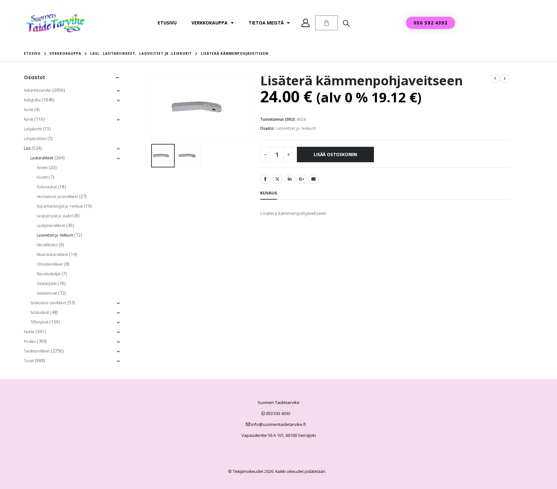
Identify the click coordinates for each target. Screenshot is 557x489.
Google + (301, 179)
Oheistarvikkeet (50, 264)
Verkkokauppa (209, 23)
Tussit (29, 360)
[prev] (495, 78)
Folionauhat (47, 187)
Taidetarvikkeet (37, 351)
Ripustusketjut (48, 274)
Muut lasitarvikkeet (52, 254)
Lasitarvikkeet (41, 158)
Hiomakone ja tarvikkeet (57, 196)
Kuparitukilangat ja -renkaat (60, 206)
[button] (346, 23)
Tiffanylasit (39, 322)
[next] (504, 78)
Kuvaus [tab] (268, 193)
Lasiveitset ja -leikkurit (296, 128)
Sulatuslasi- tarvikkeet (48, 303)
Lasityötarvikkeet (51, 225)
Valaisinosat (47, 293)
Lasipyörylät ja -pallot (55, 216)
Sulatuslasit (39, 312)
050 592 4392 (277, 413)
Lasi (27, 148)
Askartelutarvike (37, 90)
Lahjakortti (33, 129)
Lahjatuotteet (35, 138)
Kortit (28, 109)
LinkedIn (289, 179)
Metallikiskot (47, 245)
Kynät (28, 119)
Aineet (42, 167)
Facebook (265, 179)
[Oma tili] (306, 23)
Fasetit (42, 177)
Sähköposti (313, 179)
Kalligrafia (32, 100)
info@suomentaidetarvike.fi (278, 424)
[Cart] (326, 22)
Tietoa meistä (266, 23)
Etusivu (167, 23)
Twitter (277, 179)
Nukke (29, 331)
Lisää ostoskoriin (335, 154)
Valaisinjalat (47, 283)
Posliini (30, 341)
